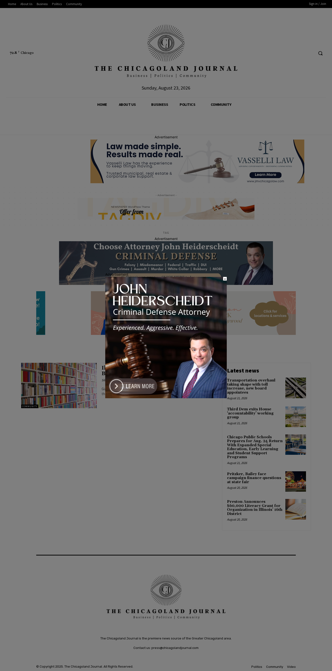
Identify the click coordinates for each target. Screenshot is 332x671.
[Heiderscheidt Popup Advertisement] (166, 397)
